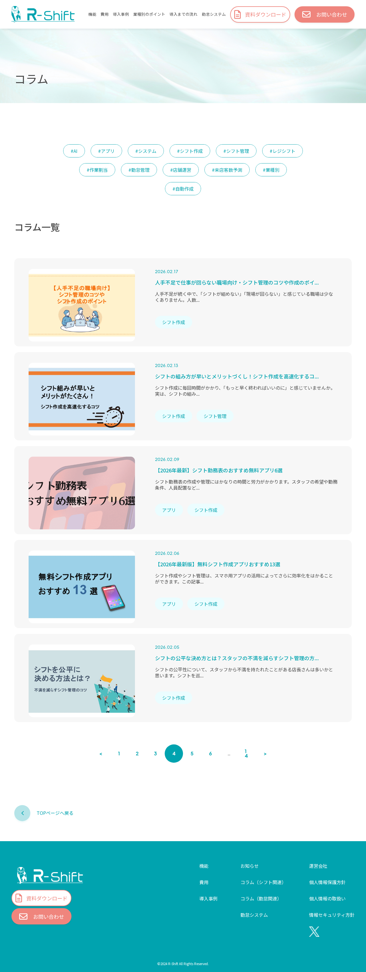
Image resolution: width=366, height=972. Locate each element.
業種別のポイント (149, 14)
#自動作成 (183, 188)
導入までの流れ (184, 14)
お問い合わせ (331, 14)
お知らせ (249, 865)
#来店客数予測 (227, 169)
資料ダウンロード (265, 14)
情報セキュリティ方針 (332, 914)
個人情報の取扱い (327, 898)
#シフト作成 (190, 150)
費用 (105, 14)
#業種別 (271, 169)
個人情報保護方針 (327, 882)
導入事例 (121, 14)
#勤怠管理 (139, 169)
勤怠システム (214, 14)
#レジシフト (282, 150)
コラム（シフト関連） (263, 882)
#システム (145, 150)
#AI (74, 150)
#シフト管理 (236, 150)
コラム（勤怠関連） (261, 898)
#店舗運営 (180, 169)
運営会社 (318, 865)
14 (246, 753)
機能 (92, 14)
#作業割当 (97, 169)
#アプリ (106, 150)
